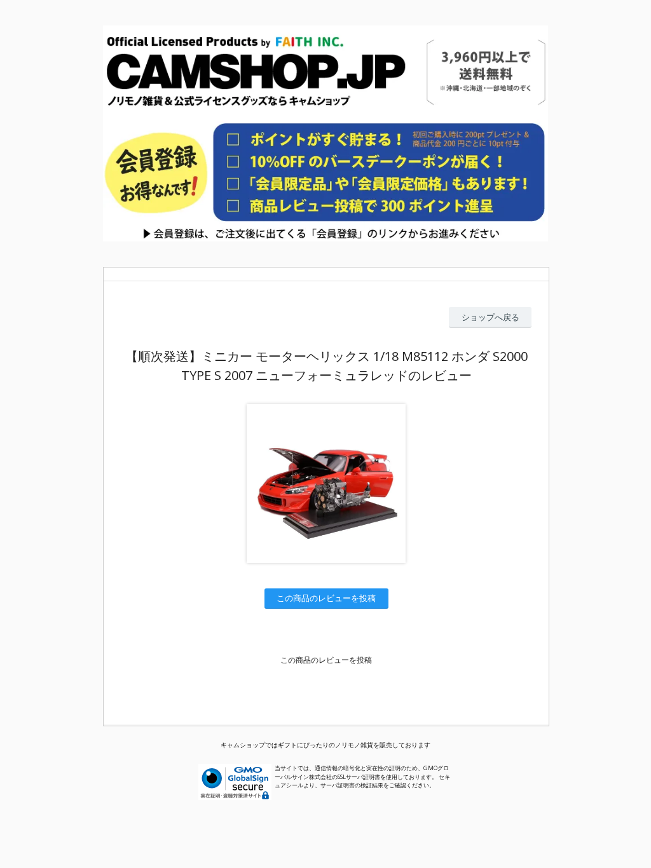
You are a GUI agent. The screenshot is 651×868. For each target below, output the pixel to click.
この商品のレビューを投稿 (326, 598)
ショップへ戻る (490, 317)
